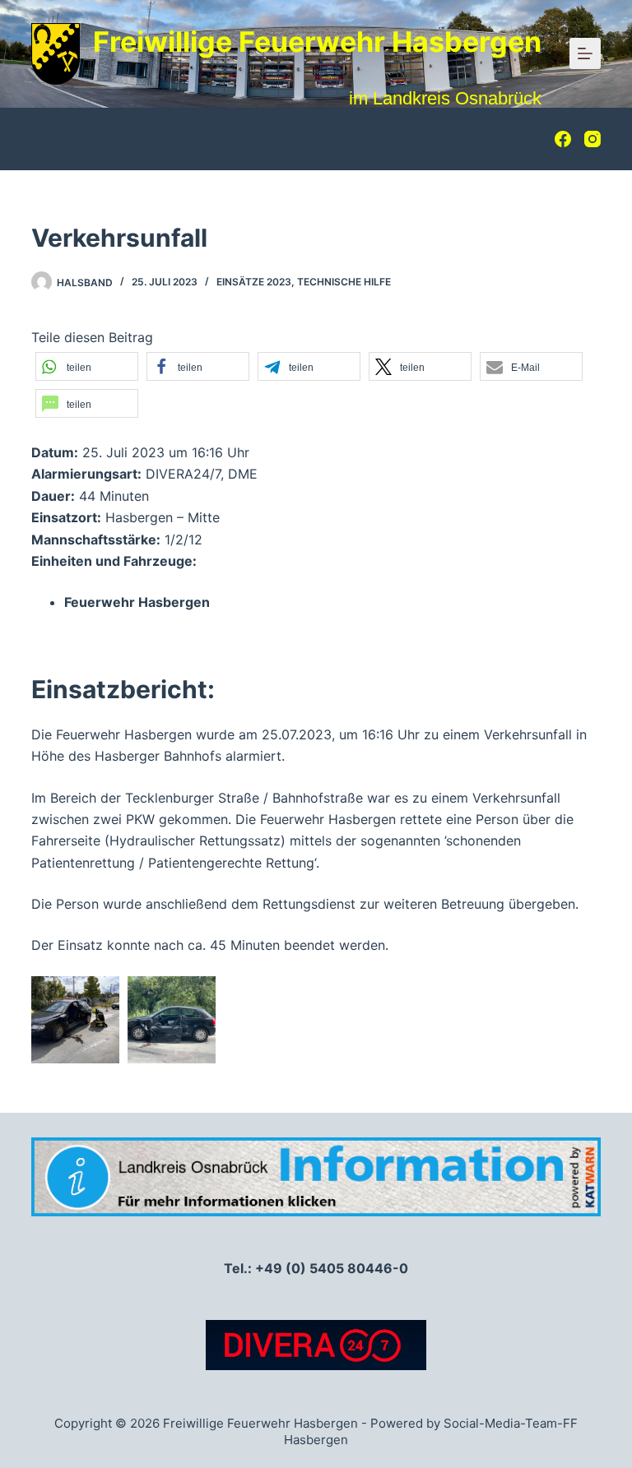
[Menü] (585, 53)
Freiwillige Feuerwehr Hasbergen (317, 41)
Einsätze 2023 (253, 282)
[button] (86, 366)
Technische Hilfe (344, 282)
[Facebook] (563, 139)
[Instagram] (592, 139)
